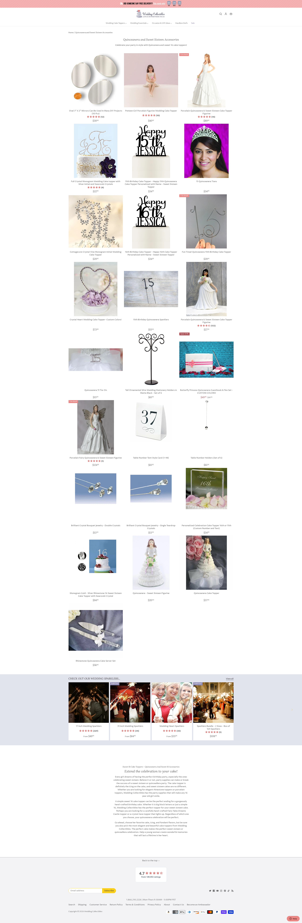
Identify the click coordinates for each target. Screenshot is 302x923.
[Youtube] (217, 890)
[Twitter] (210, 890)
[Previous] (10, 709)
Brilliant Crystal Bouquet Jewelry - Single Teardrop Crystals (151, 527)
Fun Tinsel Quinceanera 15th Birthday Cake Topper (206, 252)
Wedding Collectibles (93, 911)
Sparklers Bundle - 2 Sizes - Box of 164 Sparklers (213, 727)
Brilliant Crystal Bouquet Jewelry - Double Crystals (95, 525)
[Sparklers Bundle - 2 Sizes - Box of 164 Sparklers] (213, 702)
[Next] (291, 709)
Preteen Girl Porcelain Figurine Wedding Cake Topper (151, 110)
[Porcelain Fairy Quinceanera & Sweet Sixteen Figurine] (96, 427)
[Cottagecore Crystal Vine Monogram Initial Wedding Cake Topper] (96, 221)
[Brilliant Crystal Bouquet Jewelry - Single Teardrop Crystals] (151, 488)
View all (230, 678)
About (167, 904)
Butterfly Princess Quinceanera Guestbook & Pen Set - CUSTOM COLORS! (206, 391)
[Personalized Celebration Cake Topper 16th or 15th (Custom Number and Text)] (206, 488)
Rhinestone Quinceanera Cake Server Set (96, 661)
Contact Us (178, 904)
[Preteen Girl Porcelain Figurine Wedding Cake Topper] (151, 80)
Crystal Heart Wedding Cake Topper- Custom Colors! (96, 319)
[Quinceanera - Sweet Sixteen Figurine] (151, 563)
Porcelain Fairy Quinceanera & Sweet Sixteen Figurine (96, 457)
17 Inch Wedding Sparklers (88, 726)
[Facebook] (214, 890)
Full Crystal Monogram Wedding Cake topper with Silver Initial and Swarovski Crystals (95, 183)
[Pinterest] (225, 890)
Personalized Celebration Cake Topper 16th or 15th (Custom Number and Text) (206, 527)
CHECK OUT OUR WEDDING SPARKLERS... (94, 678)
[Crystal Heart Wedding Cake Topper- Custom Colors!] (96, 289)
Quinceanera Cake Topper (206, 593)
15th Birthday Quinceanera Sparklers (151, 319)
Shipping (82, 904)
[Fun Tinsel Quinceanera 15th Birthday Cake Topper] (206, 221)
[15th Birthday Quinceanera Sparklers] (151, 289)
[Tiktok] (229, 890)
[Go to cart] (231, 14)
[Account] (225, 14)
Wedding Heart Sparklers (171, 726)
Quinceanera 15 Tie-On (95, 390)
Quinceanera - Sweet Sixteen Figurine (151, 593)
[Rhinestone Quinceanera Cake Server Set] (96, 630)
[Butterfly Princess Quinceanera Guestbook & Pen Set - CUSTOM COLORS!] (206, 360)
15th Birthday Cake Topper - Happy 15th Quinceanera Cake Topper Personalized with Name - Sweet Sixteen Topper (151, 184)
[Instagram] (221, 890)
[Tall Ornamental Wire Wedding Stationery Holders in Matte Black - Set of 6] (151, 360)
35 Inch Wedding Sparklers (130, 726)
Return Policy (116, 904)
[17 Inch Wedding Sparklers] (89, 702)
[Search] (220, 14)
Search (71, 904)
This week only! (159, 3)
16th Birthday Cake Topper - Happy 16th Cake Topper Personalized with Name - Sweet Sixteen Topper (151, 253)
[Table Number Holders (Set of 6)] (206, 415)
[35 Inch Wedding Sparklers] (130, 702)
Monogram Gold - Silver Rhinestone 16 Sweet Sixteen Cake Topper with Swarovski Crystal (96, 595)
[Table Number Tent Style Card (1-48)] (151, 420)
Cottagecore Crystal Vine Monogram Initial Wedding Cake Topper (95, 253)
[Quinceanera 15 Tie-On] (96, 360)
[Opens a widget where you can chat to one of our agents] (293, 919)
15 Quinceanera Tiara (206, 181)
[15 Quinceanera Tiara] (206, 151)
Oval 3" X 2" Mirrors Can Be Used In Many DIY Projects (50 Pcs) (95, 112)
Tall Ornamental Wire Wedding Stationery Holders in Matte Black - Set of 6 (151, 391)
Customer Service (98, 904)
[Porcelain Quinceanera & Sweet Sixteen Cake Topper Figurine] (206, 80)
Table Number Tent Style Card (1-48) (151, 457)
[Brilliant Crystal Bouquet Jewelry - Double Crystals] (96, 488)
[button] (95, 117)
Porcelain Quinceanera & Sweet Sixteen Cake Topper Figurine (206, 112)
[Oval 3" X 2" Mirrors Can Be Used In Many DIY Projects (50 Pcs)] (96, 80)
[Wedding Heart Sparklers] (172, 702)
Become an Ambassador (198, 904)
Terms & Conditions (135, 904)
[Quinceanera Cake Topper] (206, 563)
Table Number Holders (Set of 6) (206, 457)
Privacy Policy (154, 904)
